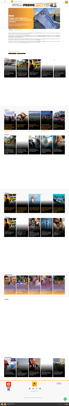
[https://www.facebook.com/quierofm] (29, 388)
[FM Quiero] (4, 1)
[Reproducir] (66, 2)
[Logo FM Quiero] (12, 1)
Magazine (32, 71)
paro (12, 53)
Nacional (19, 71)
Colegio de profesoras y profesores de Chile (21, 53)
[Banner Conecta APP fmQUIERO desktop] (34, 5)
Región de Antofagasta (7, 71)
